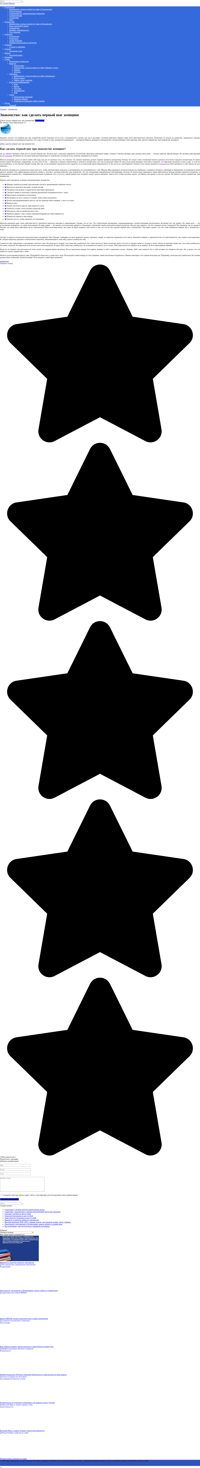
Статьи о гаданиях (17, 47)
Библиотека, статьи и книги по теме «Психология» (30, 9)
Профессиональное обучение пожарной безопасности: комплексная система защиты (33, 1375)
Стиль (7, 59)
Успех (11, 95)
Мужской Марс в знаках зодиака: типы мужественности (22, 1431)
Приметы (8, 57)
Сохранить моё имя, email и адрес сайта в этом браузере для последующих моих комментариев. (40, 1195)
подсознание (7, 156)
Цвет (11, 20)
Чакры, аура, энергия (23, 80)
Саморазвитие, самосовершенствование (27, 14)
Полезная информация (19, 82)
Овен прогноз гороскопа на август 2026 (20, 1218)
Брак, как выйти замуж (19, 26)
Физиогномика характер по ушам (13, 1459)
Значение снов (15, 51)
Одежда (17, 72)
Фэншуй (12, 105)
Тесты (7, 103)
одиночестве (164, 164)
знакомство (4, 261)
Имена (7, 53)
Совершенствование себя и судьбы (29, 101)
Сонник (8, 49)
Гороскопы (14, 39)
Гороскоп (8, 34)
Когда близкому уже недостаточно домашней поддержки (27, 1226)
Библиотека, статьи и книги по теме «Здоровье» (34, 76)
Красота (12, 64)
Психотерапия (15, 12)
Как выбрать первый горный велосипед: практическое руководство (26, 1347)
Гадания (8, 45)
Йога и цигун (19, 78)
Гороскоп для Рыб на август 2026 (18, 1214)
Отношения (10, 22)
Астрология (14, 37)
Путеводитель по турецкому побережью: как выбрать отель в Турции (27, 1403)
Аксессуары (19, 66)
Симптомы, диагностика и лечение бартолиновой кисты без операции (33, 1212)
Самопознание (15, 16)
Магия (16, 87)
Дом (15, 93)
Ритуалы (17, 89)
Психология (10, 7)
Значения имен (15, 55)
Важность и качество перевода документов (22, 1220)
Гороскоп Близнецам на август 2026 (19, 1216)
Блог (16, 84)
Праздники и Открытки (19, 62)
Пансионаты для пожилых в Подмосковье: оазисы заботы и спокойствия (33, 1224)
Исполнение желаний (23, 97)
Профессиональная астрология (23, 43)
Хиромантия (19, 91)
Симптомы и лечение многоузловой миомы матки (24, 1210)
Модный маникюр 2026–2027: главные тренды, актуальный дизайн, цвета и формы (38, 1222)
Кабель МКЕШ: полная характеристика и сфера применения (24, 1319)
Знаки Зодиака (15, 41)
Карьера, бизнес (21, 99)
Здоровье (13, 74)
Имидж (17, 70)
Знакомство (14, 28)
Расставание (14, 32)
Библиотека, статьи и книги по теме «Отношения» (30, 24)
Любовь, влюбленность (19, 30)
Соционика (14, 18)
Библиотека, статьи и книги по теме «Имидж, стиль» (36, 68)
